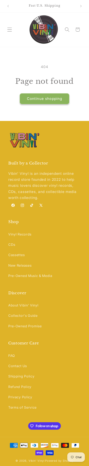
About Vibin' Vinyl (23, 305)
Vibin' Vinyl (36, 460)
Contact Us (17, 366)
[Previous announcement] (8, 6)
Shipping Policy (21, 376)
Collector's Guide (23, 315)
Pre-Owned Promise (25, 326)
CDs (11, 244)
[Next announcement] (80, 6)
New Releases (19, 265)
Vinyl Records (19, 234)
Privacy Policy (20, 397)
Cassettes (16, 255)
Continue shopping (44, 98)
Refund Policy (19, 387)
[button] (9, 29)
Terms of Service (22, 407)
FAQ (11, 356)
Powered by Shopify (59, 460)
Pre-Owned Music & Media (30, 276)
